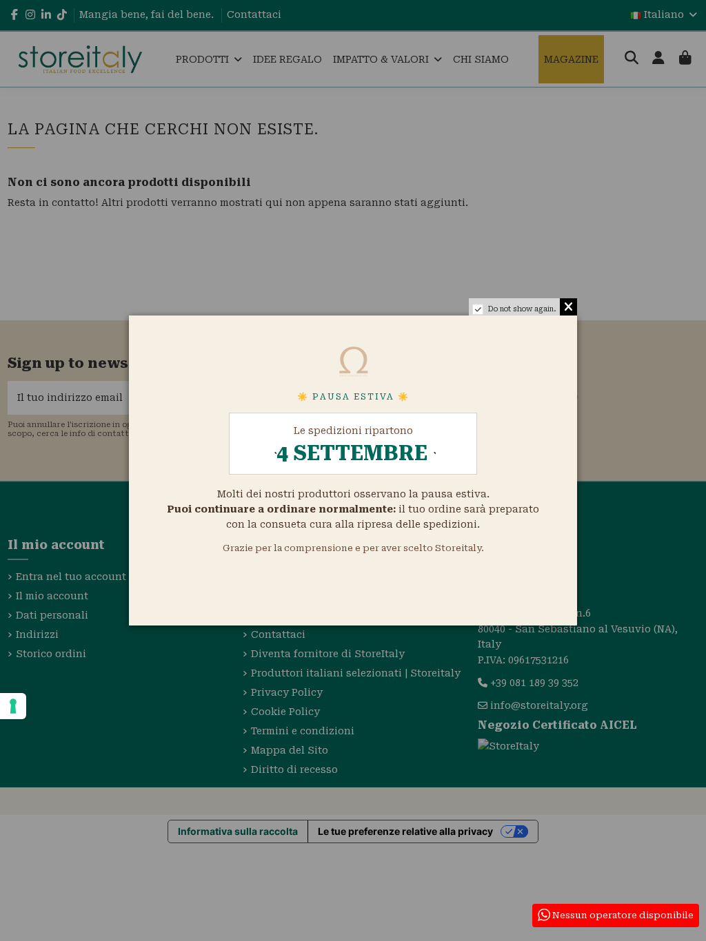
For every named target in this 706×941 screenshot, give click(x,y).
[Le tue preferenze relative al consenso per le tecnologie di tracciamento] (13, 706)
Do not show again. (521, 309)
